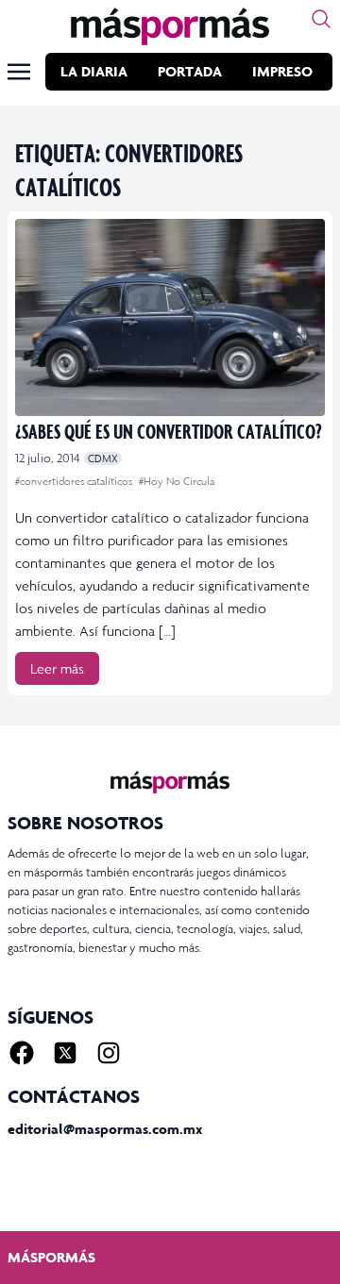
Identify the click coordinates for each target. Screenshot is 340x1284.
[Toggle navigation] (19, 71)
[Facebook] (22, 1053)
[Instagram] (108, 1053)
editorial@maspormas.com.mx (105, 1129)
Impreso (282, 71)
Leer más (57, 668)
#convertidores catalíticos (75, 481)
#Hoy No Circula (176, 481)
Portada (190, 71)
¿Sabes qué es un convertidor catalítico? (168, 430)
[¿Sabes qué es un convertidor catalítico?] (170, 317)
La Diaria (94, 71)
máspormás (51, 1257)
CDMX (103, 458)
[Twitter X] (65, 1053)
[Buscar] (321, 19)
